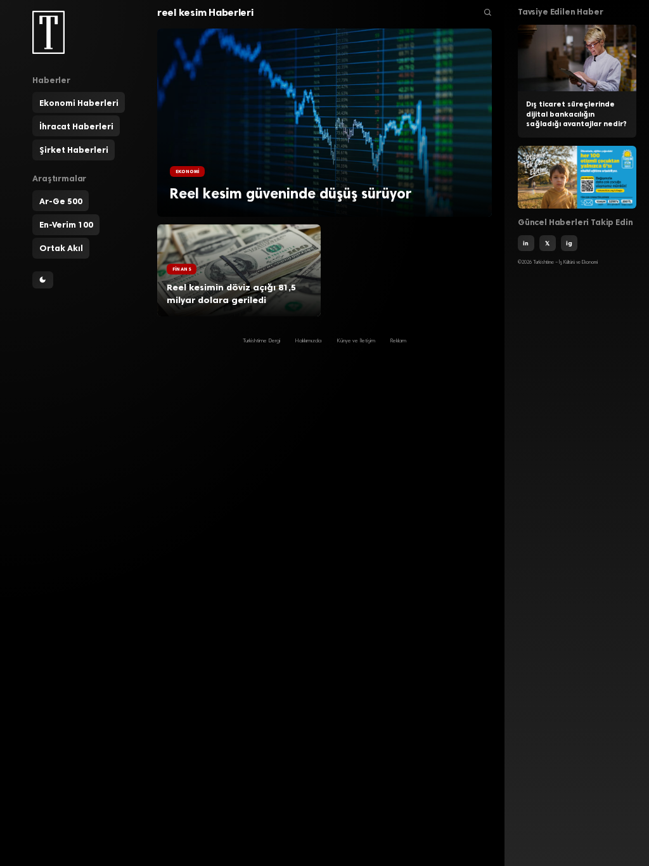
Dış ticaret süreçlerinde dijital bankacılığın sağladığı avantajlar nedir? (576, 114)
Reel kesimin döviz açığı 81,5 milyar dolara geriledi (231, 294)
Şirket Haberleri (73, 150)
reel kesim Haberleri (205, 12)
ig (569, 243)
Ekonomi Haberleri (79, 103)
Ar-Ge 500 (60, 201)
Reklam (398, 341)
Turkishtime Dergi (261, 341)
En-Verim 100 (66, 224)
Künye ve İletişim (356, 341)
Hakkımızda (308, 341)
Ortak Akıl (61, 248)
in (526, 243)
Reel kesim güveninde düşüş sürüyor (290, 193)
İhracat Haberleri (76, 126)
